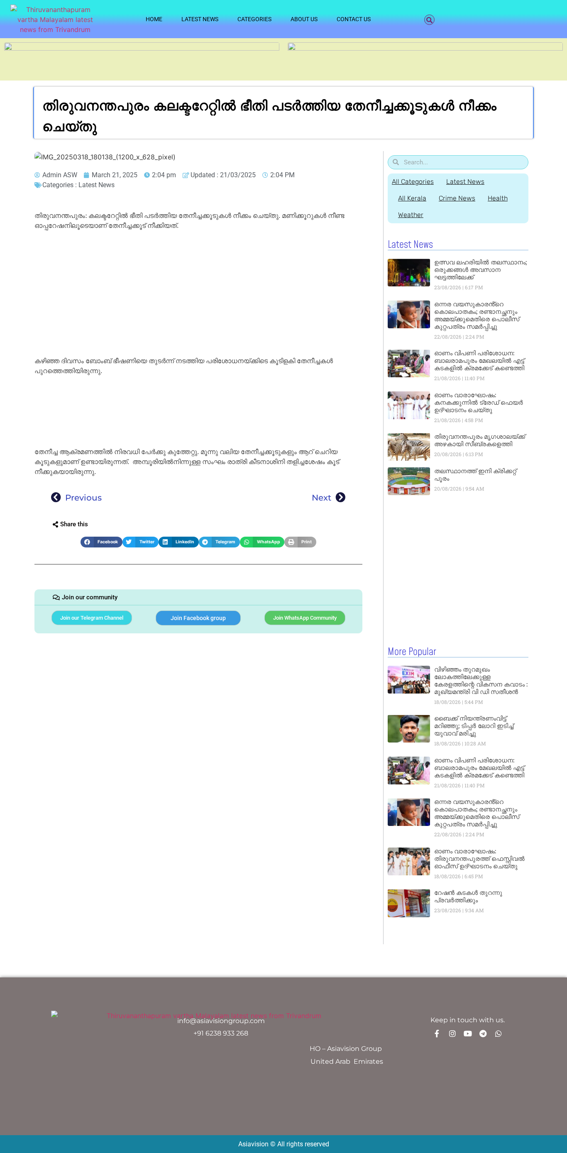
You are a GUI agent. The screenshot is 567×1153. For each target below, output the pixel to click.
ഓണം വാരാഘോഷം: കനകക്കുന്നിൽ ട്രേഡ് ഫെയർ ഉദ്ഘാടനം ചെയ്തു (478, 402)
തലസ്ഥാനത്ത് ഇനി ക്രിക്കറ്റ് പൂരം (475, 474)
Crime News (457, 198)
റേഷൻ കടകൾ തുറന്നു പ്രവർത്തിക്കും (468, 896)
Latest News (199, 19)
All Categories (413, 182)
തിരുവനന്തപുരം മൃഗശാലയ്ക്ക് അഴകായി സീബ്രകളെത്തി (479, 440)
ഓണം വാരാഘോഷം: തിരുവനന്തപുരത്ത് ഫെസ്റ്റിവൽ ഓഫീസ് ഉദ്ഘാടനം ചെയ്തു (479, 858)
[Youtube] (468, 1033)
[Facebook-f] (437, 1033)
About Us (304, 19)
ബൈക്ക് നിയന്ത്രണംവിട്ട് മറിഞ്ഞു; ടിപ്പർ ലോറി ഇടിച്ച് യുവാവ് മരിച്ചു (473, 725)
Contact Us (354, 19)
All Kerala (412, 198)
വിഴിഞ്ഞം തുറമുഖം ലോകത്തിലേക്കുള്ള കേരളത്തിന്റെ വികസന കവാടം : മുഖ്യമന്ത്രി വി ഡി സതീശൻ (481, 680)
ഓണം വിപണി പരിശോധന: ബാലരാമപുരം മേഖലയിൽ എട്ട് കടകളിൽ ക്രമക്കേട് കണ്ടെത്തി (479, 360)
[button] (429, 20)
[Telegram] (483, 1033)
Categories (254, 19)
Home (154, 19)
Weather (410, 215)
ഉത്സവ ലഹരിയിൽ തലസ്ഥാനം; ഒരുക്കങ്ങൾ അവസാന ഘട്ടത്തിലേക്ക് (480, 269)
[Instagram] (452, 1033)
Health (498, 198)
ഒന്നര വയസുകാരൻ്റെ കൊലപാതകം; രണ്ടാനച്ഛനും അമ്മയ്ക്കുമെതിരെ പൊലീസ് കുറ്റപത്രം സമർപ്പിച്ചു (476, 315)
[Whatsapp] (498, 1033)
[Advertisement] (198, 295)
